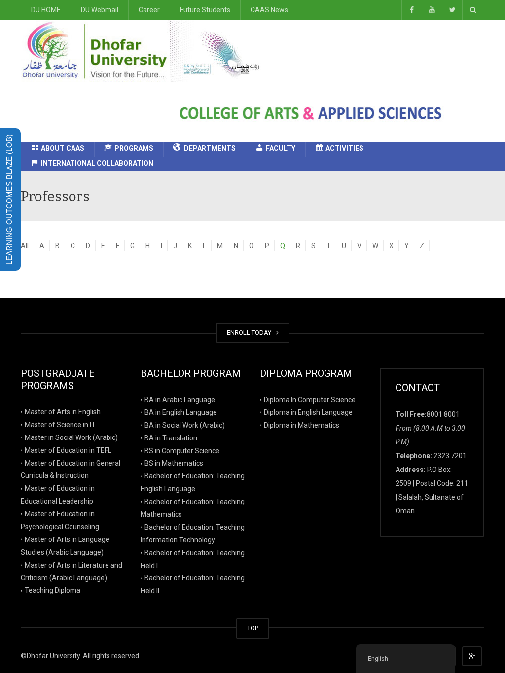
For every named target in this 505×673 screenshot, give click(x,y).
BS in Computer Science (181, 450)
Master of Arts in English (63, 412)
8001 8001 (443, 414)
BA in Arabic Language (179, 400)
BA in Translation (170, 437)
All (25, 246)
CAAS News (269, 10)
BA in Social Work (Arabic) (184, 425)
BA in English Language (180, 412)
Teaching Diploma (52, 590)
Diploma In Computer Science (310, 400)
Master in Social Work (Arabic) (71, 437)
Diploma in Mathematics (301, 425)
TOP (252, 628)
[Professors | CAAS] (144, 50)
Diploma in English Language (308, 412)
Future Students (205, 10)
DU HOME (46, 10)
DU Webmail (99, 10)
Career (149, 10)
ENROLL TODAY (250, 332)
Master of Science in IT (60, 425)
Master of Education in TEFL (68, 450)
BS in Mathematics (173, 463)
